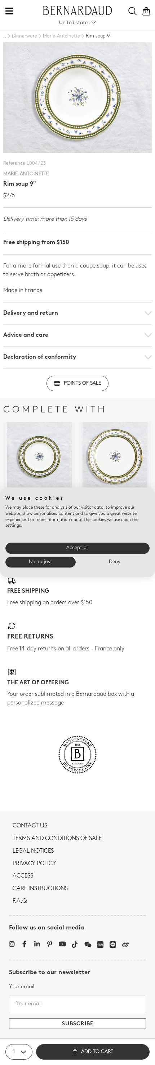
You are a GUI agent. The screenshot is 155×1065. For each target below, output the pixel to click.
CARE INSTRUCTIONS (40, 889)
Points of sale (82, 383)
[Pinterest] (49, 944)
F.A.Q (20, 901)
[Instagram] (11, 944)
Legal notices (33, 851)
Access (23, 876)
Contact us (30, 826)
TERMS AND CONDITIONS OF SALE (57, 838)
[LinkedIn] (37, 944)
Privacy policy (34, 864)
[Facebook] (24, 944)
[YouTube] (62, 944)
